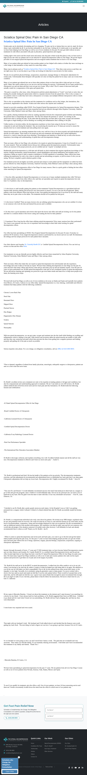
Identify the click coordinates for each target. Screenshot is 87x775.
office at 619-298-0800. (66, 349)
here (25, 246)
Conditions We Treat (36, 746)
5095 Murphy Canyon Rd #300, (14, 745)
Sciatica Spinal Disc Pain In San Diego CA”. (40, 69)
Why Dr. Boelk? (49, 746)
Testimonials (34, 748)
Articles (33, 751)
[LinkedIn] (82, 767)
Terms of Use (49, 766)
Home (32, 743)
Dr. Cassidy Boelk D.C (71, 746)
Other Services (49, 751)
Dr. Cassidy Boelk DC (32, 244)
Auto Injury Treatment (50, 748)
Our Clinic (67, 743)
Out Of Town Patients (70, 748)
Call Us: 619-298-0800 (77, 1)
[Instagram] (72, 767)
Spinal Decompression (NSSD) (53, 743)
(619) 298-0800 (13, 718)
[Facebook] (69, 767)
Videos (33, 754)
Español (66, 1)
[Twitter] (79, 767)
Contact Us (34, 756)
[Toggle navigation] (83, 6)
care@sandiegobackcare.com (14, 753)
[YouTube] (76, 767)
